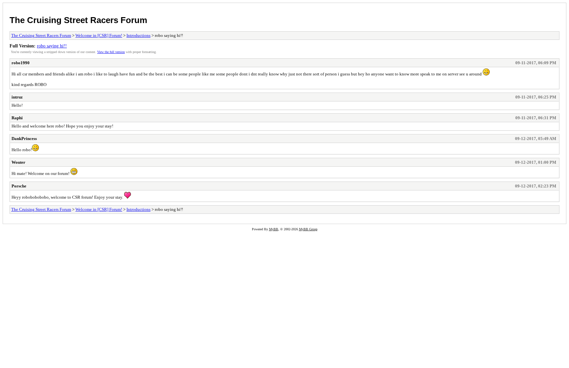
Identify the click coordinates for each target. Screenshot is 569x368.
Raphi (17, 117)
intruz (17, 97)
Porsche (19, 186)
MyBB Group (308, 229)
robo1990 (21, 62)
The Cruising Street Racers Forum (78, 20)
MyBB (273, 229)
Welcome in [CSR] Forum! (98, 35)
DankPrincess (24, 138)
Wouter (18, 162)
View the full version (111, 52)
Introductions (138, 35)
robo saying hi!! (52, 45)
